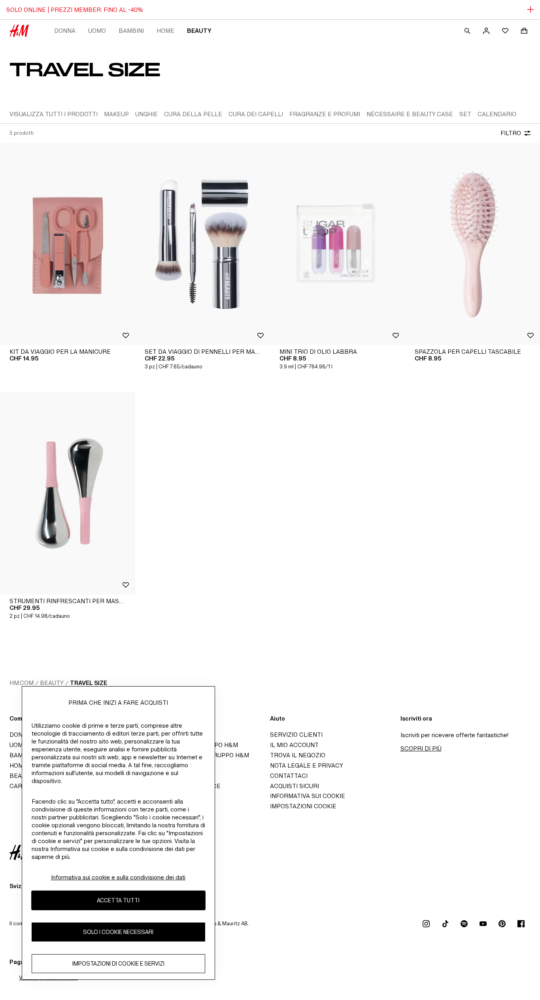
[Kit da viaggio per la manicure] (67, 244)
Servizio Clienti (296, 734)
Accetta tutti (118, 900)
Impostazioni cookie (303, 806)
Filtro (510, 133)
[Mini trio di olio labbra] (337, 244)
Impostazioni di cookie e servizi (118, 963)
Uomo (97, 30)
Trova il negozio (297, 755)
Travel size (88, 682)
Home (165, 30)
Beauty (199, 30)
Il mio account (294, 745)
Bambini (131, 30)
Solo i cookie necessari (118, 932)
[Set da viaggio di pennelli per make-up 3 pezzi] (202, 244)
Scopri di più (421, 748)
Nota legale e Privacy (306, 765)
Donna (65, 30)
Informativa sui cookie (307, 795)
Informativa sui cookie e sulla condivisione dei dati (118, 877)
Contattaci (289, 775)
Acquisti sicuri (294, 786)
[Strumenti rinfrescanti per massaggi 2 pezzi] (67, 493)
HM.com (21, 682)
